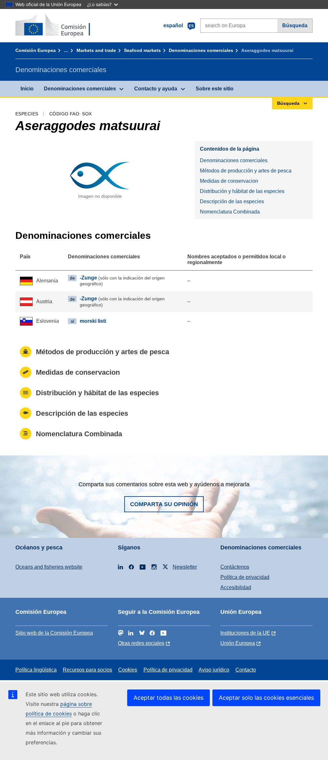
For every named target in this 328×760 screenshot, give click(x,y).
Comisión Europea (35, 50)
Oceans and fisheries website (48, 567)
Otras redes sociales (141, 643)
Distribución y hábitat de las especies (242, 191)
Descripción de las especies (232, 201)
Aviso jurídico (214, 669)
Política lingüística (36, 669)
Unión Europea (237, 643)
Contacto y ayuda (155, 88)
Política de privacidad (244, 577)
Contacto (245, 669)
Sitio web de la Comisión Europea (54, 633)
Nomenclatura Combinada (230, 211)
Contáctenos (234, 567)
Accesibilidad (235, 587)
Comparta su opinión (164, 504)
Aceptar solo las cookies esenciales (266, 697)
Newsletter (185, 567)
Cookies (127, 669)
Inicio (27, 88)
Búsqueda (295, 25)
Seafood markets (142, 50)
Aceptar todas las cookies (168, 697)
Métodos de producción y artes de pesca (245, 170)
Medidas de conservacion (229, 181)
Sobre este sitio (215, 88)
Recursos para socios (87, 669)
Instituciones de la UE (245, 633)
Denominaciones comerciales (201, 50)
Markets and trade (96, 50)
